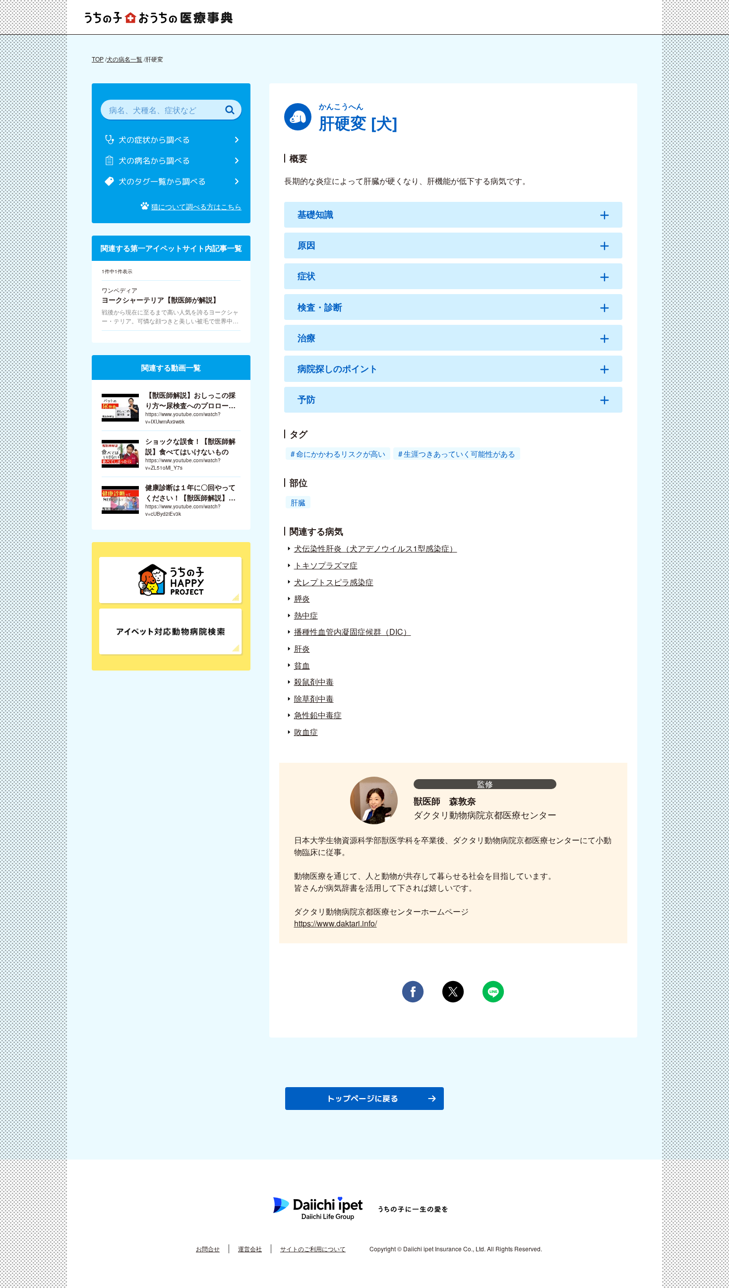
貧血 (302, 665)
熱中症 (306, 615)
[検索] (230, 110)
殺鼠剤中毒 (314, 681)
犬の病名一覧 (124, 59)
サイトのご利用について (313, 1248)
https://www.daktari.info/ (335, 923)
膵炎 (302, 598)
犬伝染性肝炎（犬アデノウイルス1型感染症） (375, 548)
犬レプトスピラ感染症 (333, 582)
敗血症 (306, 731)
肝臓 (298, 502)
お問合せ (208, 1248)
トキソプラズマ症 (326, 565)
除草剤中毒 (314, 698)
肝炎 (302, 648)
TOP (98, 59)
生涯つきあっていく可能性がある (459, 453)
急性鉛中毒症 (318, 715)
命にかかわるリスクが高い (340, 453)
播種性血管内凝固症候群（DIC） (352, 631)
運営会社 (250, 1248)
